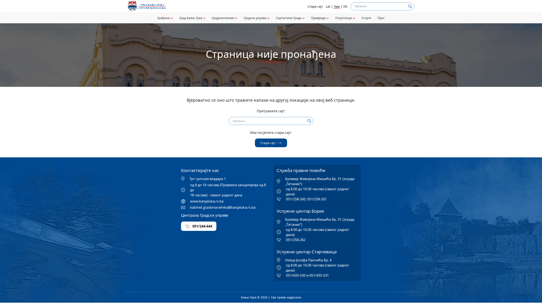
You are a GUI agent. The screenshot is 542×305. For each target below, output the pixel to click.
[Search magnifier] (410, 6)
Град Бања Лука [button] (191, 18)
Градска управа (255, 18)
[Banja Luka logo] (147, 6)
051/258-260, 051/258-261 (306, 199)
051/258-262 (296, 239)
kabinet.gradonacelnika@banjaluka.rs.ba (223, 207)
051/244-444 (202, 226)
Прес (381, 18)
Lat (328, 6)
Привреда (318, 18)
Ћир (337, 6)
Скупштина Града (289, 18)
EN (345, 6)
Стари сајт (315, 6)
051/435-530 (296, 275)
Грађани (163, 18)
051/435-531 (319, 275)
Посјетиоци (344, 18)
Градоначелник (223, 18)
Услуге (366, 18)
